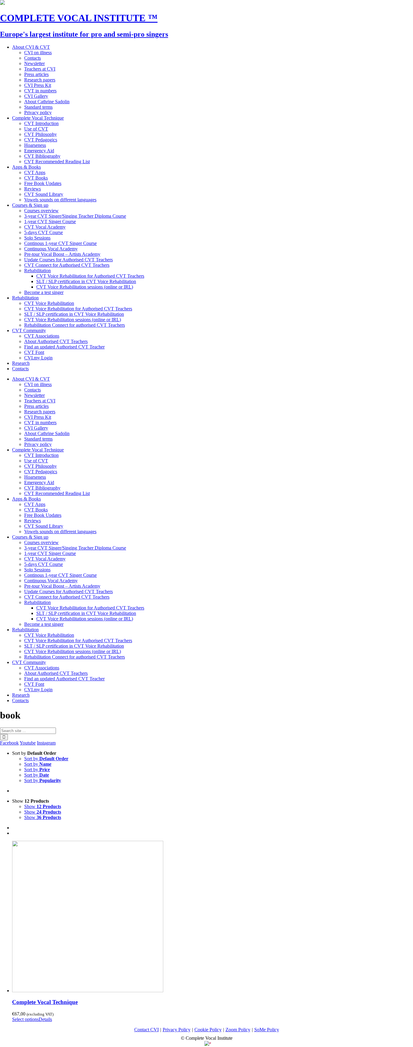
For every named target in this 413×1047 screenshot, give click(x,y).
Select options (25, 1019)
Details (45, 1019)
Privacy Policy (176, 1029)
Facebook (9, 742)
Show (42, 806)
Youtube (28, 742)
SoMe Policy (266, 1029)
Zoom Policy (238, 1029)
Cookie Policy (208, 1029)
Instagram (46, 742)
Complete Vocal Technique (45, 1002)
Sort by (46, 758)
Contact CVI (146, 1029)
